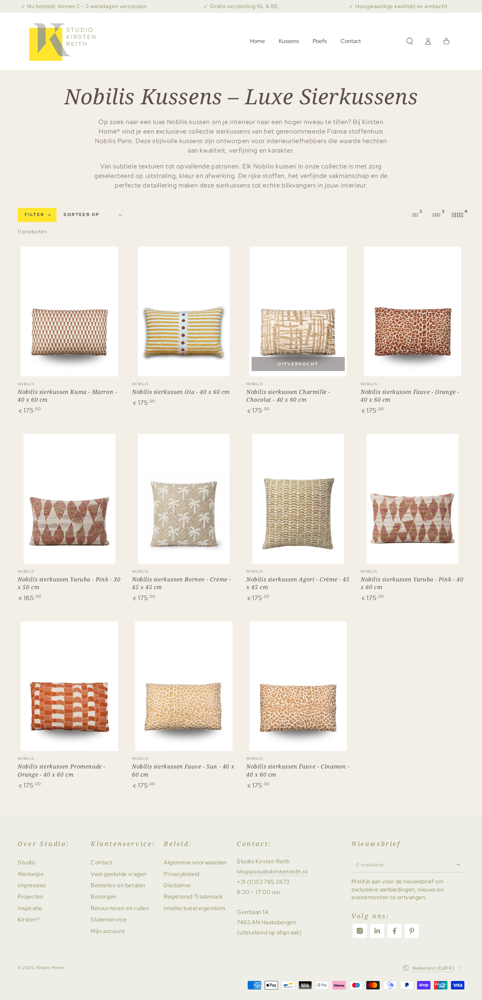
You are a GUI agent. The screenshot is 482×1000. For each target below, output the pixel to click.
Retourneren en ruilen (120, 908)
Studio (26, 862)
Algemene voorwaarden (195, 862)
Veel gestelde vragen (119, 874)
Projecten (30, 896)
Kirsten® (29, 919)
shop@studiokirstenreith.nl (272, 871)
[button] (409, 41)
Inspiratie (30, 908)
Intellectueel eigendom (194, 908)
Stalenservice (109, 919)
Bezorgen (103, 896)
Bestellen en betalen (118, 885)
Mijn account (108, 931)
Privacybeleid (181, 874)
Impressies (32, 885)
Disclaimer (178, 885)
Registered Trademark (193, 896)
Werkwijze (31, 874)
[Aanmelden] (460, 864)
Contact (102, 862)
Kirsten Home (50, 967)
